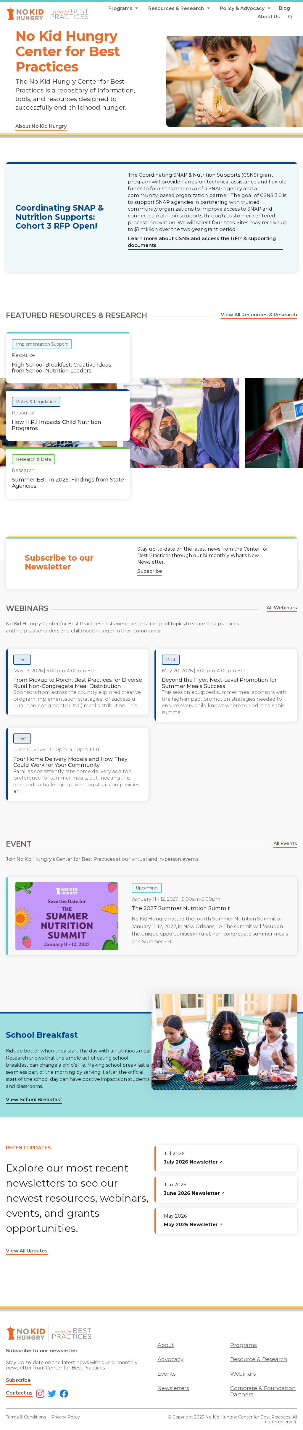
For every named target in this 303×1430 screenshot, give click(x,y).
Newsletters (173, 1388)
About (165, 1345)
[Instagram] (40, 1394)
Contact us (19, 1393)
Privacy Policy (65, 1417)
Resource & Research (258, 1359)
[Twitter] (52, 1394)
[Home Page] (47, 14)
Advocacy (170, 1359)
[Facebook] (64, 1394)
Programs (243, 1345)
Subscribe (18, 1380)
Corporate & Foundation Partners (263, 1391)
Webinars (243, 1373)
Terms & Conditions (26, 1417)
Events (166, 1373)
